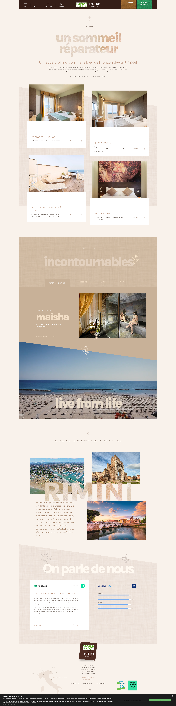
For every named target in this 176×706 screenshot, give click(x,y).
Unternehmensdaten (101, 683)
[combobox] (172, 696)
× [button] (174, 696)
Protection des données (86, 683)
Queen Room (102, 143)
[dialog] (88, 700)
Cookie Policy (73, 683)
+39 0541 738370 (89, 677)
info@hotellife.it (88, 679)
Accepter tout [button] (160, 700)
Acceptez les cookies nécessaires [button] (132, 700)
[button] (58, 704)
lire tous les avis (38, 625)
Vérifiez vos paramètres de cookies (90, 684)
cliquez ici (42, 702)
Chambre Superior (43, 137)
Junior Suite (102, 213)
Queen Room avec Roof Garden (46, 209)
